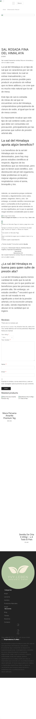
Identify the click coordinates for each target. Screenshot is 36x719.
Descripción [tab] (18, 251)
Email (3, 372)
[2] (18, 291)
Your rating (5, 334)
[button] (13, 3)
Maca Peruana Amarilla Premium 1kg (9, 415)
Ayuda (26, 244)
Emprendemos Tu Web (11, 639)
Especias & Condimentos (14, 249)
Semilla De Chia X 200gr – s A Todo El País (26, 537)
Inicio (4, 9)
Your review (6, 340)
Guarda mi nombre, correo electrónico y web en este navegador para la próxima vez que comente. (17, 383)
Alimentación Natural (13, 9)
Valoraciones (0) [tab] (18, 253)
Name (3, 364)
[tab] (18, 251)
